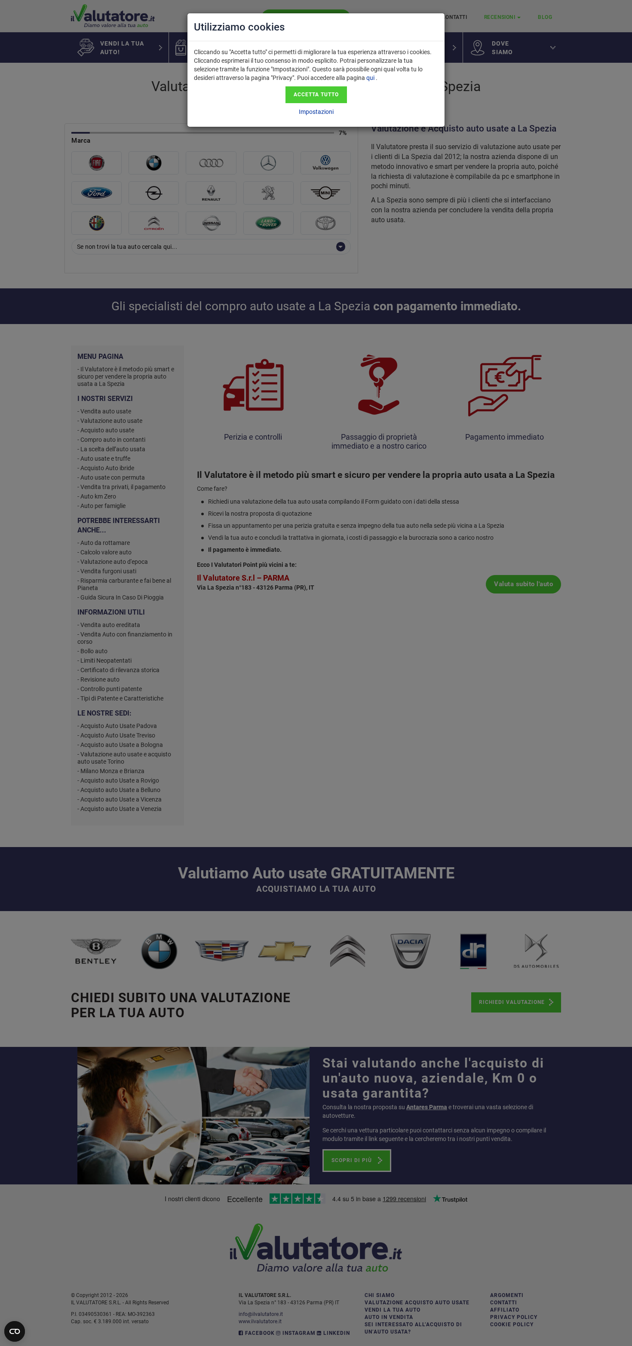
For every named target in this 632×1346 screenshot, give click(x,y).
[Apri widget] (14, 1331)
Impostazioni (316, 111)
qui (370, 77)
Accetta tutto (316, 95)
